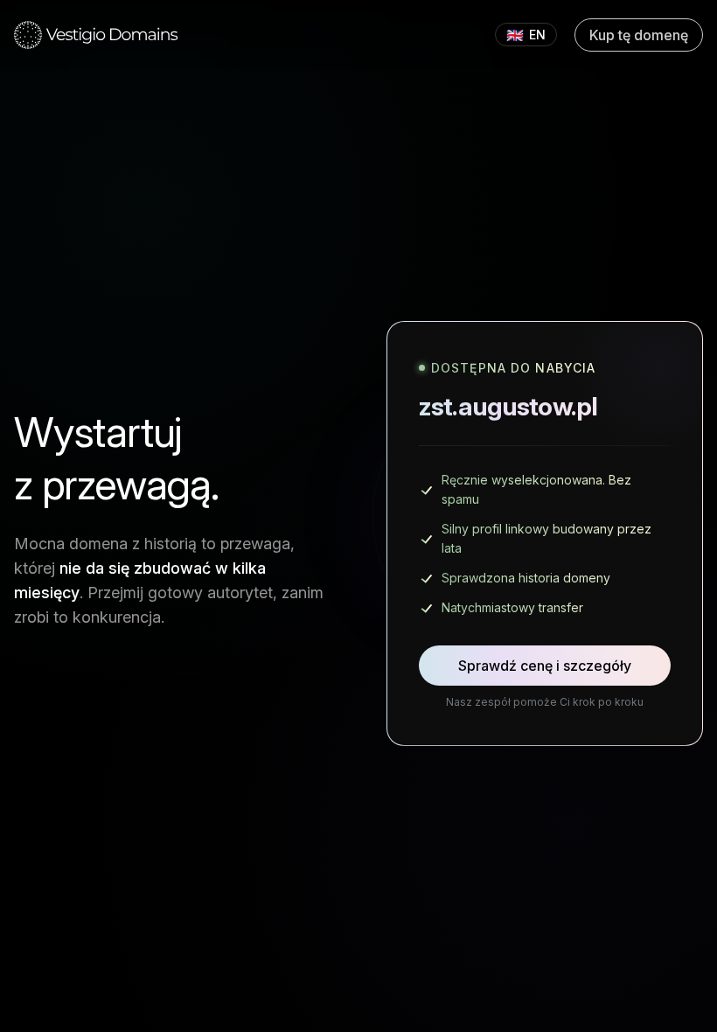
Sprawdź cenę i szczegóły (544, 665)
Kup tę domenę (638, 35)
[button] (96, 35)
